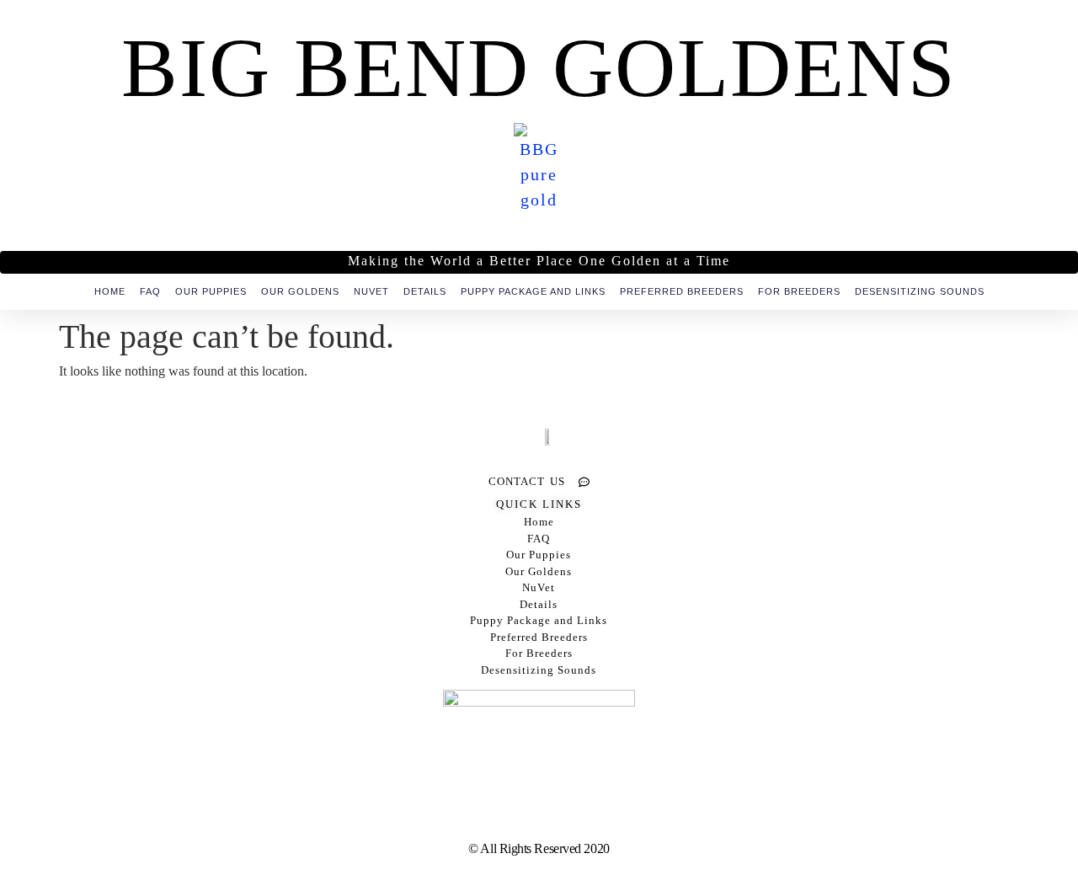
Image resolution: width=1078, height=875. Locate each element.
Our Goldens (300, 291)
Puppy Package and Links (533, 291)
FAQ (150, 291)
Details (424, 291)
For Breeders (799, 291)
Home (109, 291)
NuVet (371, 291)
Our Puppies (211, 291)
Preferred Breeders (682, 291)
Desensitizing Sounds (920, 291)
